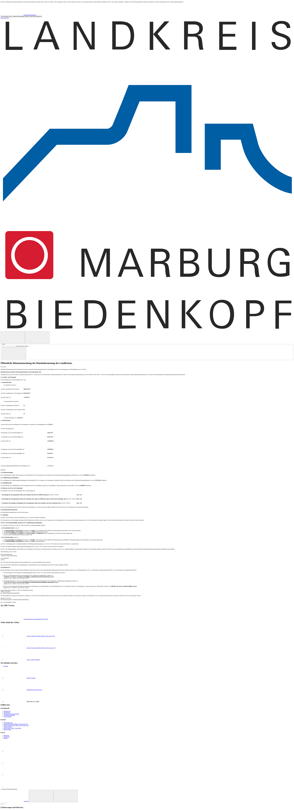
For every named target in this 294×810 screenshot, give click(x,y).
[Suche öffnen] (13, 337)
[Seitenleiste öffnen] (37, 337)
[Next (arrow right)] (2, 804)
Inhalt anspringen (5, 18)
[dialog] (147, 9)
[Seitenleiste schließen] (65, 796)
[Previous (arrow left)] (1, 804)
